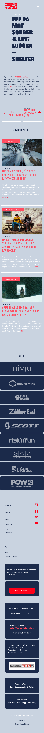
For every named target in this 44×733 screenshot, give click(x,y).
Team (6, 552)
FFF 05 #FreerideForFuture (19, 113)
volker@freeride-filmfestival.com (22, 628)
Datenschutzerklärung (22, 724)
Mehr (4, 197)
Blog (6, 529)
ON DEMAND (8, 533)
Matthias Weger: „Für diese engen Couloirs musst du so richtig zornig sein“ (19, 174)
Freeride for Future (11, 556)
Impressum (22, 720)
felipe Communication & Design (22, 687)
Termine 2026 (9, 505)
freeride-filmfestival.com (22, 633)
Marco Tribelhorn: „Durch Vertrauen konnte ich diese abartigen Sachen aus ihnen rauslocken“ (19, 245)
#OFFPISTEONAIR (22, 77)
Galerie (7, 541)
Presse (7, 537)
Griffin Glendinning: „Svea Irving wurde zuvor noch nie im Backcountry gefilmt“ (21, 311)
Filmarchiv (8, 512)
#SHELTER (11, 87)
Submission (8, 525)
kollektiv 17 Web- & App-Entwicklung (22, 703)
